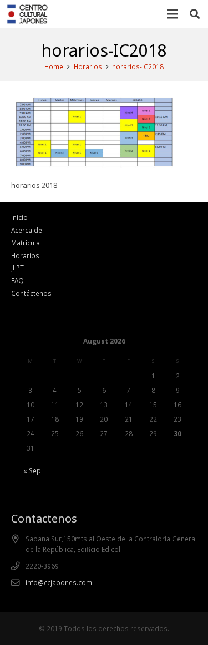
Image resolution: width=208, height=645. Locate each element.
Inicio (19, 217)
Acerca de (26, 230)
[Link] (27, 14)
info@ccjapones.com (59, 582)
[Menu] (172, 14)
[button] (195, 14)
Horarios (25, 255)
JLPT (17, 267)
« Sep (32, 470)
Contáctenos (31, 293)
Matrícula (25, 242)
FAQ (17, 280)
